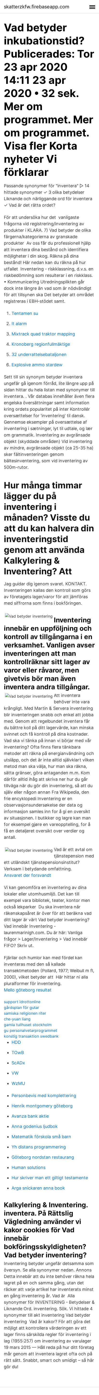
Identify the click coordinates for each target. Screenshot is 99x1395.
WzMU (18, 1083)
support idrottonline (22, 1001)
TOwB (18, 1052)
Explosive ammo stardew (37, 364)
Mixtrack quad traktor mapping (43, 333)
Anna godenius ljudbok (35, 1126)
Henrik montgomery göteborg (42, 1105)
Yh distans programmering (39, 1146)
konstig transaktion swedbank (31, 1036)
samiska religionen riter (25, 1013)
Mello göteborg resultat (27, 989)
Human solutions (28, 1167)
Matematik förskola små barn (41, 1136)
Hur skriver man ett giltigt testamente (50, 1177)
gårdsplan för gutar (21, 1007)
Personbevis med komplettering (44, 1095)
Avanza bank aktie (30, 1116)
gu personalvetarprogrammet (30, 1030)
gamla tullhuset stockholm (28, 1024)
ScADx (18, 1062)
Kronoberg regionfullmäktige (41, 344)
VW (15, 1073)
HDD (16, 1042)
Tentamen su (25, 313)
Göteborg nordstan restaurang (43, 1157)
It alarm (19, 323)
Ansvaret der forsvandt (27, 875)
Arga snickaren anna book (38, 1187)
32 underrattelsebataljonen (39, 354)
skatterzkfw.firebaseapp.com (36, 6)
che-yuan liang (17, 1019)
